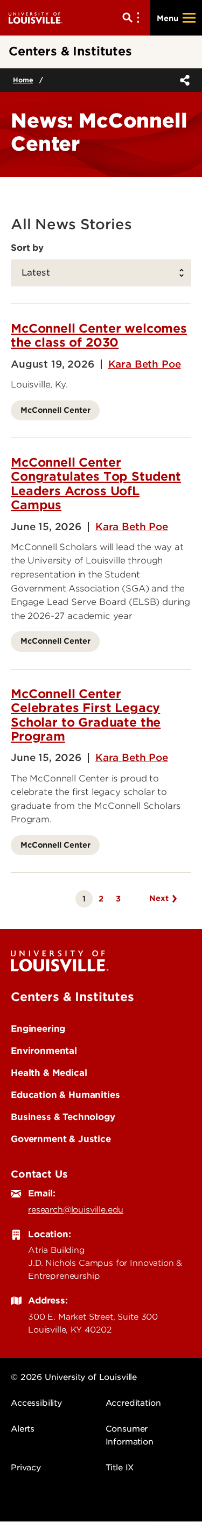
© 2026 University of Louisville (74, 1377)
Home (23, 80)
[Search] (133, 18)
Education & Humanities (65, 1094)
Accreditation (133, 1403)
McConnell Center (55, 409)
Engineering (38, 1028)
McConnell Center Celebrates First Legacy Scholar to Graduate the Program (86, 715)
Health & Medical (49, 1072)
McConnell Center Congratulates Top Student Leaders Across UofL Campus (96, 483)
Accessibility (36, 1403)
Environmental (44, 1050)
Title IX (120, 1467)
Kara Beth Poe (144, 364)
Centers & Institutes (72, 997)
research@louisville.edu (75, 1210)
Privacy (26, 1467)
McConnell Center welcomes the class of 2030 (99, 335)
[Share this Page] (182, 80)
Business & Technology (63, 1116)
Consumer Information (130, 1435)
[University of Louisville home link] (35, 17)
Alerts (22, 1429)
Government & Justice (61, 1138)
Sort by (27, 247)
